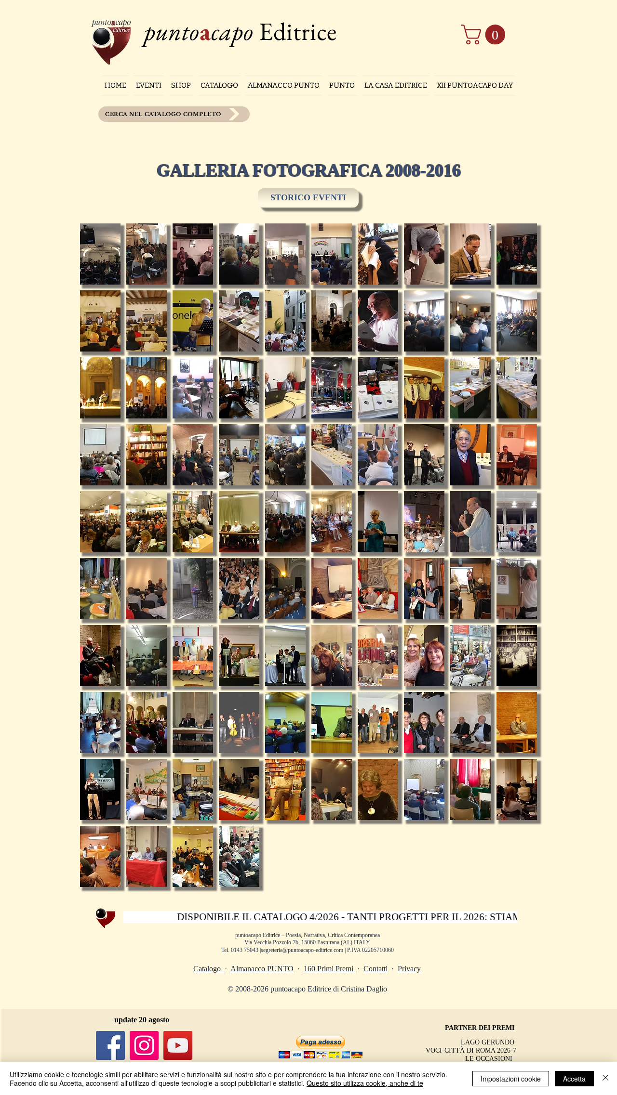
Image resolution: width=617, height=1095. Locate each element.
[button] (485, 35)
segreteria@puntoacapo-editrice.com (302, 950)
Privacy (409, 969)
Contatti (375, 969)
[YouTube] (177, 1045)
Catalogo (209, 969)
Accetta (574, 1078)
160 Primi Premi (329, 969)
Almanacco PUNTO (261, 969)
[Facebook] (110, 1045)
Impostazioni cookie (511, 1078)
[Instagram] (144, 1045)
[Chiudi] (605, 1078)
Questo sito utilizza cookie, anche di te (365, 1083)
